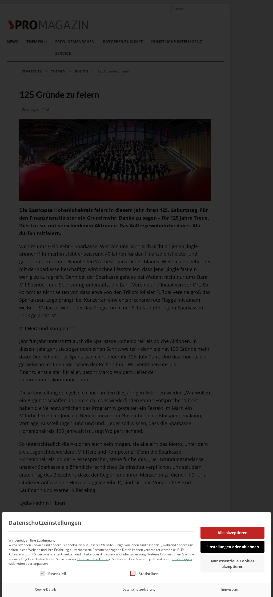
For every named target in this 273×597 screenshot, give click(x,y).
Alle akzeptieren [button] (232, 532)
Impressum (229, 589)
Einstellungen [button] (182, 559)
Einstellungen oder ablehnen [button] (232, 546)
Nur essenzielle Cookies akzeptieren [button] (232, 563)
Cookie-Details (46, 589)
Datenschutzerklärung (93, 559)
